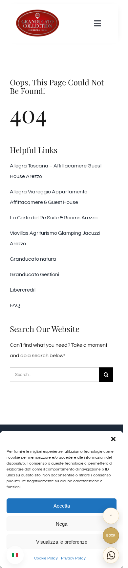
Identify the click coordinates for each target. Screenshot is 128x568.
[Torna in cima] (111, 516)
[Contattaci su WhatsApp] (111, 555)
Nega (61, 524)
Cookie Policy (46, 558)
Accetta (61, 506)
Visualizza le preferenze (61, 542)
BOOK (111, 535)
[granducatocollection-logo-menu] (37, 11)
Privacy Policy (73, 558)
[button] (113, 439)
